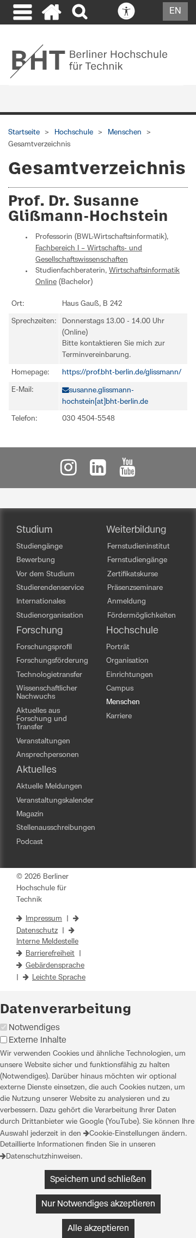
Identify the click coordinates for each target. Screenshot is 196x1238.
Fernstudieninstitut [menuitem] (138, 546)
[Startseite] (51, 13)
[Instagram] (68, 470)
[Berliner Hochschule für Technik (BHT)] (96, 60)
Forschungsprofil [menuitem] (44, 647)
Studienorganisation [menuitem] (49, 615)
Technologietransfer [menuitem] (49, 675)
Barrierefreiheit (50, 953)
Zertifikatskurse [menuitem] (132, 574)
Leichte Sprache (58, 977)
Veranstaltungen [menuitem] (43, 741)
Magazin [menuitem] (30, 814)
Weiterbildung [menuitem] (136, 530)
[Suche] (81, 12)
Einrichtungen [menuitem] (129, 675)
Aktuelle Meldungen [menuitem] (49, 786)
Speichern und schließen (98, 1179)
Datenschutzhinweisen (43, 1156)
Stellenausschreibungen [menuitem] (55, 828)
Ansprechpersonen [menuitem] (47, 755)
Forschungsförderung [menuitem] (52, 660)
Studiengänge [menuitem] (39, 546)
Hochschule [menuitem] (132, 631)
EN (175, 11)
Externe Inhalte (37, 1040)
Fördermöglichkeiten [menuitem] (141, 615)
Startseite (24, 132)
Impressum (44, 918)
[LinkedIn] (98, 470)
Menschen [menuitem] (123, 702)
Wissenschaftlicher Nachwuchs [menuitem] (46, 692)
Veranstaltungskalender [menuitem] (55, 800)
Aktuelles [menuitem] (36, 770)
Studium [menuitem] (34, 530)
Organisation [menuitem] (127, 660)
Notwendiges (34, 1028)
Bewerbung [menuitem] (35, 560)
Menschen (125, 132)
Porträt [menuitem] (118, 647)
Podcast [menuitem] (29, 842)
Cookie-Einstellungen (124, 1133)
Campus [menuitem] (119, 688)
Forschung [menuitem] (39, 631)
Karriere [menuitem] (119, 716)
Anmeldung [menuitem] (126, 601)
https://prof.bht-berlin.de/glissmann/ (121, 372)
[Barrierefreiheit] (150, 12)
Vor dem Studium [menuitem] (45, 574)
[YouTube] (127, 470)
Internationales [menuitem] (40, 601)
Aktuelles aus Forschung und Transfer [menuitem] (41, 719)
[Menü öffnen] (21, 13)
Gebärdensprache (55, 965)
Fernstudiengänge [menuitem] (137, 560)
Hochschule (73, 132)
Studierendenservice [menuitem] (50, 588)
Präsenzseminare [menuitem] (135, 588)
